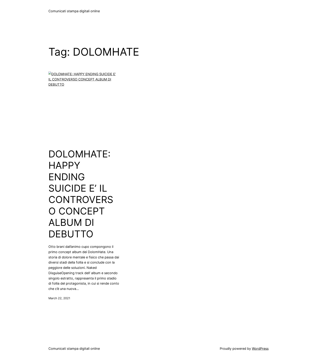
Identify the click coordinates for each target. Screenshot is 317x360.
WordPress (260, 348)
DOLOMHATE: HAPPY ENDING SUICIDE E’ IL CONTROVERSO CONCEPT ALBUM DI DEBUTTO (80, 194)
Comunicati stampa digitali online (74, 11)
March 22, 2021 (59, 298)
